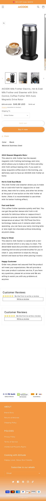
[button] (2, 6)
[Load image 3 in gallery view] (35, 77)
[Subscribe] (39, 473)
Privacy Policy (9, 437)
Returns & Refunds (11, 418)
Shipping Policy (10, 423)
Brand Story (9, 413)
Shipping (4, 107)
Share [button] (6, 136)
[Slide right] (43, 78)
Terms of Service (11, 442)
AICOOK (12, 495)
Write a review (23, 299)
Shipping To (6, 111)
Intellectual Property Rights (15, 447)
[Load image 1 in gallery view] (10, 77)
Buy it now (23, 129)
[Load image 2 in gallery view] (22, 77)
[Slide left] (2, 78)
